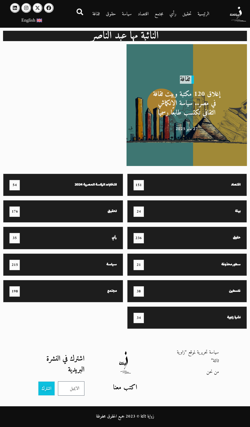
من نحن (212, 372)
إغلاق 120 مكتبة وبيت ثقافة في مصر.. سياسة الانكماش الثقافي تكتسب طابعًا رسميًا (186, 103)
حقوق (111, 14)
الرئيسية (203, 14)
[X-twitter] (37, 8)
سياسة (127, 14)
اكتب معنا (125, 387)
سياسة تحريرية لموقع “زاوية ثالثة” (198, 356)
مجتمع (159, 14)
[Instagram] (26, 8)
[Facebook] (49, 8)
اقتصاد (143, 14)
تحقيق (186, 14)
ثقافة (96, 14)
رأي (173, 14)
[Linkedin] (15, 8)
